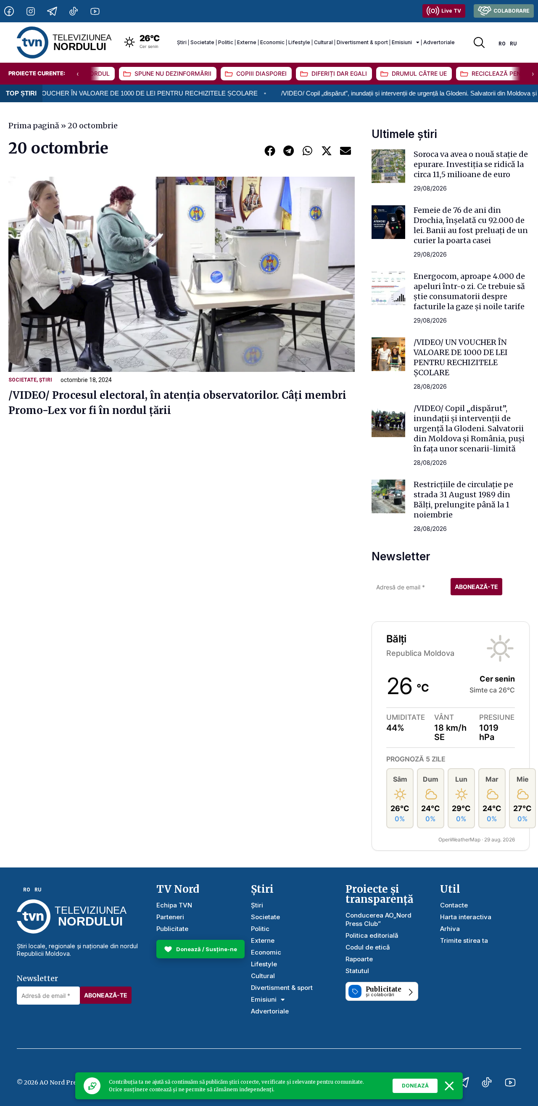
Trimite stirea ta (464, 940)
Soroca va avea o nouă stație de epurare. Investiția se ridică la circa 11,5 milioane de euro (471, 164)
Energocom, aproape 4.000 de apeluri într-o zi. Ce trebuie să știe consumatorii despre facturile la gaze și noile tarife (469, 291)
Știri (182, 42)
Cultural (323, 42)
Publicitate (172, 929)
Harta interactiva (465, 917)
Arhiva (450, 929)
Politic (225, 42)
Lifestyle (299, 42)
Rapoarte (359, 959)
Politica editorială (371, 935)
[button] (269, 150)
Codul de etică (367, 947)
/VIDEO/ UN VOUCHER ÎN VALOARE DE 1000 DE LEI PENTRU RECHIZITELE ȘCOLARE (461, 357)
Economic (272, 42)
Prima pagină (33, 125)
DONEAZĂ (415, 1085)
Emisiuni (402, 42)
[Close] (449, 1086)
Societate (202, 42)
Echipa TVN (174, 905)
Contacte (454, 905)
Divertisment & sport (362, 42)
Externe (246, 42)
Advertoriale (439, 42)
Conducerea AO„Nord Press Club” (378, 919)
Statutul (357, 971)
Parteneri (170, 917)
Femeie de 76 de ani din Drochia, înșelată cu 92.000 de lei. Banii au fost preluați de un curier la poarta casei (471, 225)
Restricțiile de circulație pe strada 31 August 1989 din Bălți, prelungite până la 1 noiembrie (463, 500)
